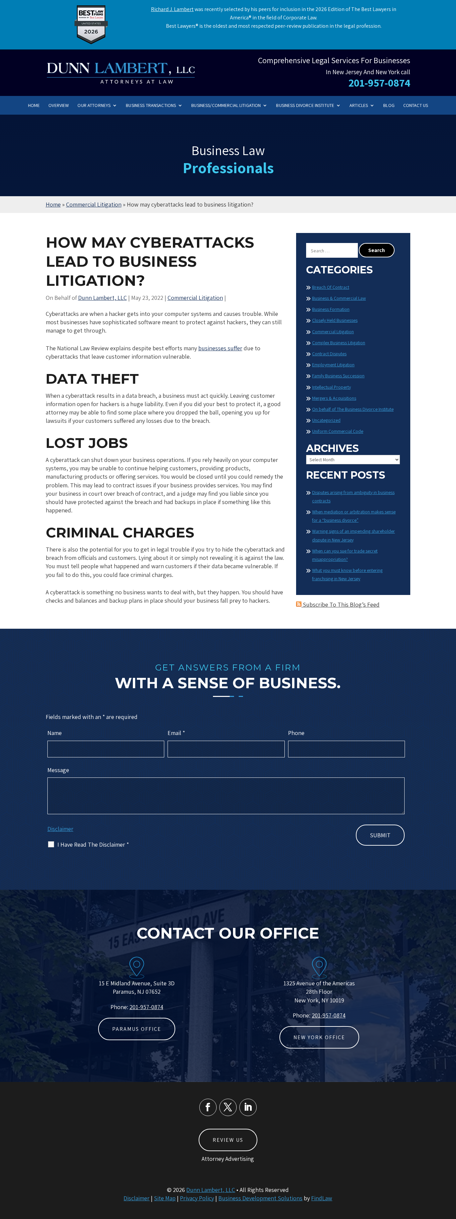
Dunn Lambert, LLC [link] (102, 297)
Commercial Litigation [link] (195, 297)
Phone (296, 733)
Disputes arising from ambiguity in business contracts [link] (353, 496)
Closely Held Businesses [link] (335, 320)
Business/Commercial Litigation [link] (226, 105)
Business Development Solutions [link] (260, 1198)
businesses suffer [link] (220, 348)
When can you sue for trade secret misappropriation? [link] (345, 555)
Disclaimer (60, 829)
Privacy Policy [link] (197, 1198)
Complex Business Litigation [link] (338, 343)
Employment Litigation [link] (333, 365)
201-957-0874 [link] (379, 83)
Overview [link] (58, 105)
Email (176, 733)
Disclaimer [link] (137, 1198)
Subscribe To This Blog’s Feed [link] (340, 604)
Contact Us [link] (415, 105)
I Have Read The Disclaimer (93, 844)
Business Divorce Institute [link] (305, 105)
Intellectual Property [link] (331, 387)
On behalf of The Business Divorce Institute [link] (353, 409)
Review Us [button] (228, 1139)
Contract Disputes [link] (329, 354)
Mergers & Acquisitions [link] (334, 398)
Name (54, 733)
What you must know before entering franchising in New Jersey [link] (347, 574)
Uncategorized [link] (326, 420)
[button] (208, 1107)
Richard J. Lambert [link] (172, 9)
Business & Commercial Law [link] (339, 298)
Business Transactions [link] (151, 105)
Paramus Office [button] (136, 1028)
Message (58, 770)
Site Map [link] (165, 1198)
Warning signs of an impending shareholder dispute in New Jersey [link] (353, 535)
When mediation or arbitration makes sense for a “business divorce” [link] (354, 516)
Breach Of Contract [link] (330, 287)
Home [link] (34, 105)
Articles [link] (359, 105)
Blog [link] (389, 105)
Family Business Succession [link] (338, 376)
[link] (121, 73)
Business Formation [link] (331, 309)
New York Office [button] (319, 1037)
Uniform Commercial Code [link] (337, 431)
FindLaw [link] (321, 1198)
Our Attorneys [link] (93, 105)
